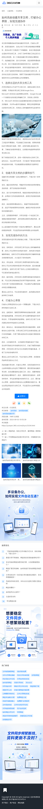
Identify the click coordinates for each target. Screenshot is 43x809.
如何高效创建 (23, 410)
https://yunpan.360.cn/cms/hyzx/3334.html (18, 426)
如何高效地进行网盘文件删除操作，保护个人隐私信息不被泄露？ (31, 460)
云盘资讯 (10, 11)
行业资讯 (19, 11)
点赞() (22, 396)
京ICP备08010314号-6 (17, 799)
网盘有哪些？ (10, 587)
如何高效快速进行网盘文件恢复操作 (31, 479)
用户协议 (13, 803)
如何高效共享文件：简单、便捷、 (11, 479)
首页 (3, 11)
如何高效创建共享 (9, 413)
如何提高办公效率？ (13, 592)
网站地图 (21, 803)
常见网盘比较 (11, 601)
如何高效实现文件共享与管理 (11, 460)
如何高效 (14, 410)
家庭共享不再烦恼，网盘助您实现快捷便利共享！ (23, 558)
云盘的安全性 (11, 596)
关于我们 (5, 803)
